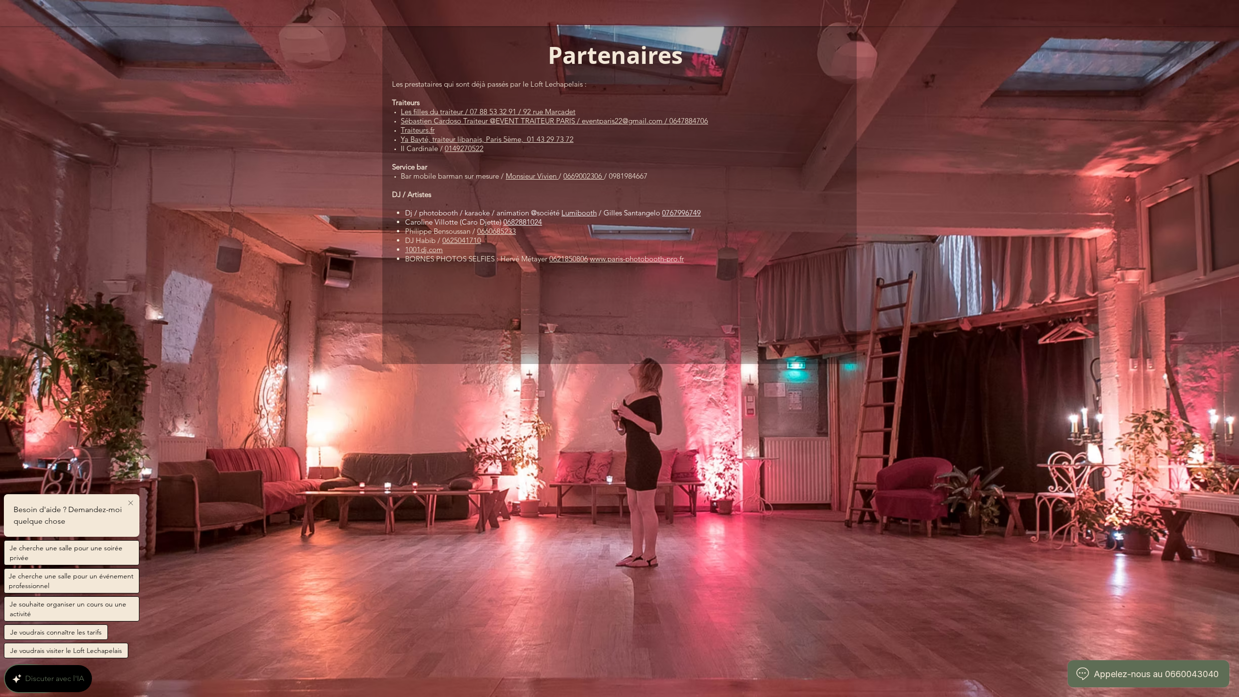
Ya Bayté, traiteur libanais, (442, 139)
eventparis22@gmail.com (622, 120)
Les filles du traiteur (432, 111)
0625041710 (461, 240)
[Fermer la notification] (131, 503)
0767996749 (681, 212)
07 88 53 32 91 (493, 111)
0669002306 (583, 176)
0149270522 (464, 148)
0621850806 (568, 258)
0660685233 (496, 231)
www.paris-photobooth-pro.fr (637, 258)
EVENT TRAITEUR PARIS (536, 120)
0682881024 (522, 222)
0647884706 (688, 120)
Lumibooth (579, 212)
